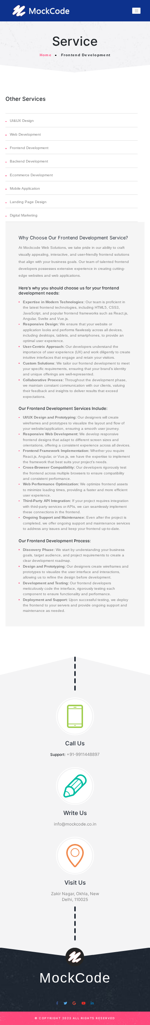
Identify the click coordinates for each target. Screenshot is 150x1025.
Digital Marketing (24, 215)
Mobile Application (25, 188)
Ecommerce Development (31, 175)
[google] (74, 1003)
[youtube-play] (83, 1003)
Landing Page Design (28, 202)
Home (46, 55)
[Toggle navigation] (136, 11)
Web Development (25, 134)
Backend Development (29, 161)
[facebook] (57, 1003)
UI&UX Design (22, 121)
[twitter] (66, 1003)
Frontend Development (29, 148)
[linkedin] (92, 1003)
